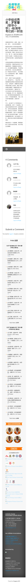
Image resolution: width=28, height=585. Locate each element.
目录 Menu (14, 13)
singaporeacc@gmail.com (12, 570)
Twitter (12, 149)
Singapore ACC (16, 581)
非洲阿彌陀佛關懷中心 (11, 536)
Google (6, 149)
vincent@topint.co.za (10, 527)
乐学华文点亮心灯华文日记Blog (13, 544)
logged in (11, 234)
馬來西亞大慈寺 (9, 542)
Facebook (9, 149)
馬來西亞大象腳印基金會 (11, 540)
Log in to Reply (17, 173)
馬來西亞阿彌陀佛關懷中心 (12, 538)
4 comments (14, 37)
